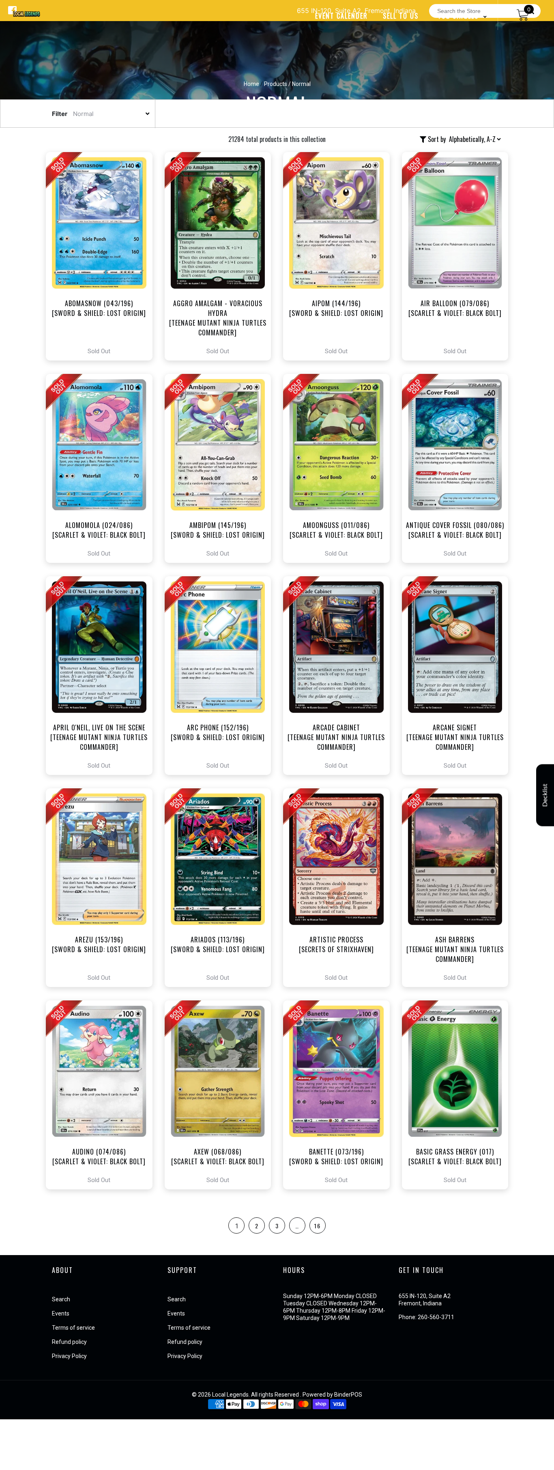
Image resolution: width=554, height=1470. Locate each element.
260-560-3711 (436, 1317)
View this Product (103, 256)
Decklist (545, 795)
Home (251, 84)
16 (317, 1225)
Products (275, 84)
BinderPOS (348, 1394)
